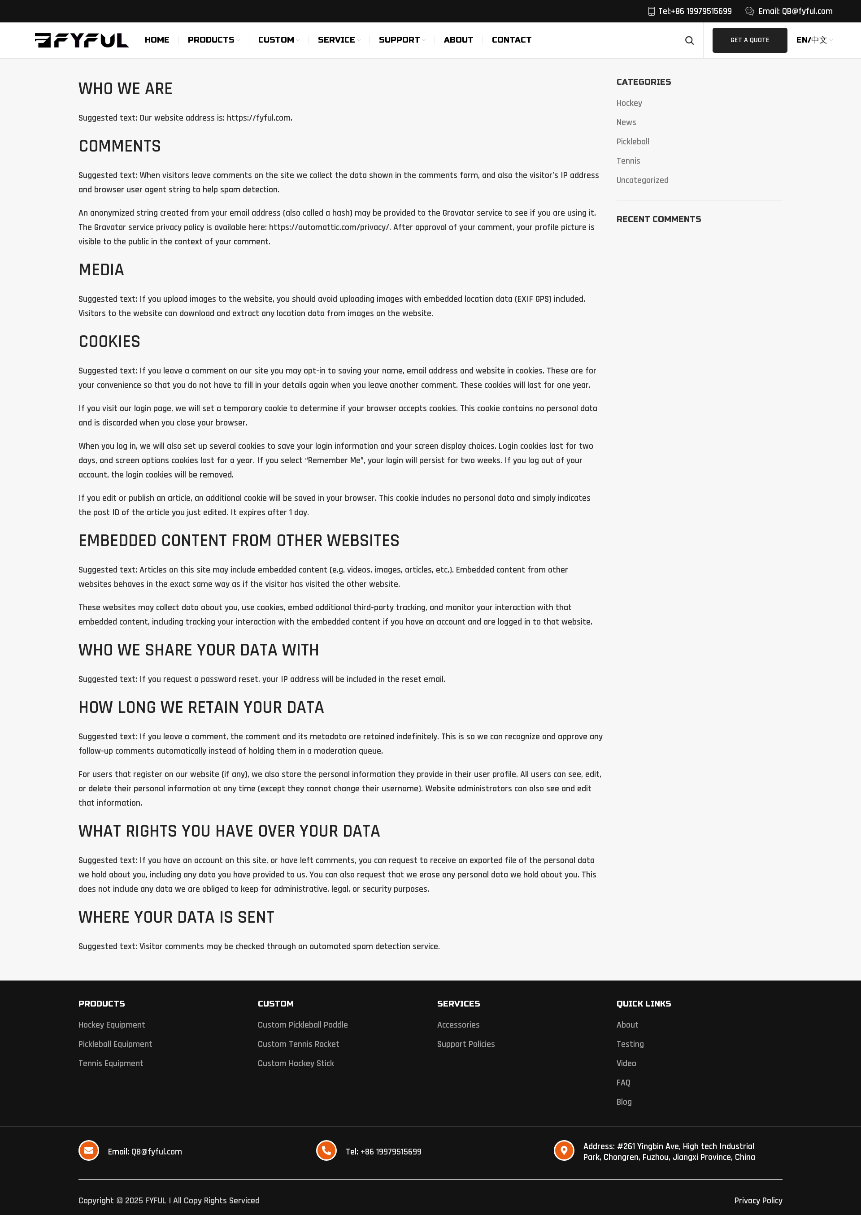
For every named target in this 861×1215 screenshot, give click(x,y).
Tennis (628, 161)
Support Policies (466, 1044)
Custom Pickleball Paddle (303, 1025)
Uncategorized (643, 180)
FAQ (624, 1083)
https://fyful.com (259, 118)
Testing (630, 1044)
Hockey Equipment (111, 1025)
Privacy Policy (759, 1200)
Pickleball (633, 142)
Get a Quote (750, 40)
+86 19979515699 (391, 1152)
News (626, 122)
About (628, 1025)
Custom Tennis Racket (298, 1044)
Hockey (629, 103)
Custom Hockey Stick (296, 1063)
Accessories (458, 1025)
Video (626, 1063)
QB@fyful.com (156, 1152)
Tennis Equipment (111, 1063)
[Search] (690, 40)
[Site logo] (82, 40)
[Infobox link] (689, 11)
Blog (624, 1102)
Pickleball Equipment (115, 1044)
